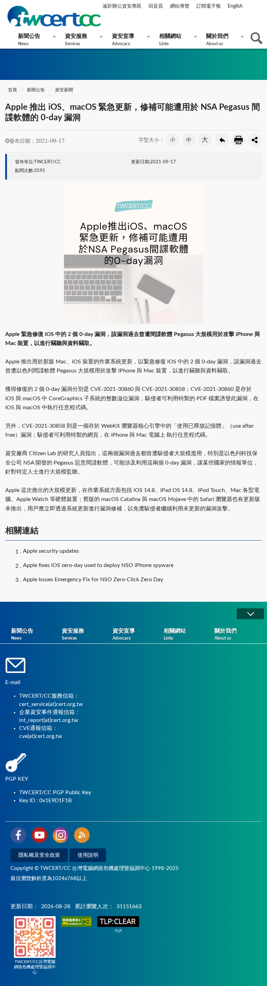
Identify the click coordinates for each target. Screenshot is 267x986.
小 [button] (172, 139)
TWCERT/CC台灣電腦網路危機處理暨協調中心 (35, 967)
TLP (118, 931)
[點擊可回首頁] (54, 16)
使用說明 (88, 855)
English (235, 6)
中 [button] (189, 140)
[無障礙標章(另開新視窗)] (76, 922)
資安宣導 (123, 39)
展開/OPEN (250, 613)
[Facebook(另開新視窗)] (18, 836)
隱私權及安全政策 (39, 855)
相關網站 (170, 39)
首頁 (12, 90)
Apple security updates (51, 551)
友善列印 (238, 140)
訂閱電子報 (208, 6)
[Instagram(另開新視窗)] (60, 836)
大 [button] (205, 140)
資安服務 (76, 39)
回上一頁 (222, 140)
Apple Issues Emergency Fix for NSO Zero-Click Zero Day (93, 579)
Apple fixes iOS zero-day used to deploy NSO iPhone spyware (98, 565)
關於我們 (217, 39)
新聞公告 (29, 39)
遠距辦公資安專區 (122, 6)
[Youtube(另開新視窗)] (39, 836)
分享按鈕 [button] (255, 140)
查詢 (256, 38)
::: (7, 6)
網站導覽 (179, 6)
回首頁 (155, 6)
